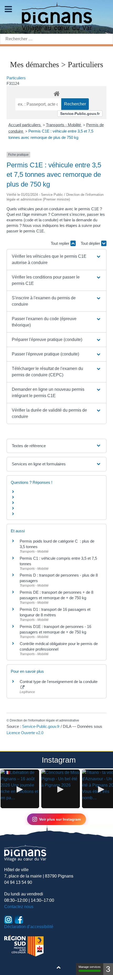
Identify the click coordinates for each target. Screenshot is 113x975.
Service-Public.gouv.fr (80, 113)
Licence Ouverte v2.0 (25, 732)
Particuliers (16, 78)
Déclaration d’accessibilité (28, 926)
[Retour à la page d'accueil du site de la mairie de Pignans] (56, 16)
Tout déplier (91, 243)
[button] (56, 259)
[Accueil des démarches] (56, 93)
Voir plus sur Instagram (60, 819)
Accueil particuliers (25, 125)
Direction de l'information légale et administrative (44, 720)
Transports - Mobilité (64, 125)
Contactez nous (18, 906)
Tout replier (60, 243)
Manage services (90, 966)
